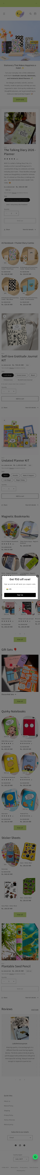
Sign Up (20, 595)
